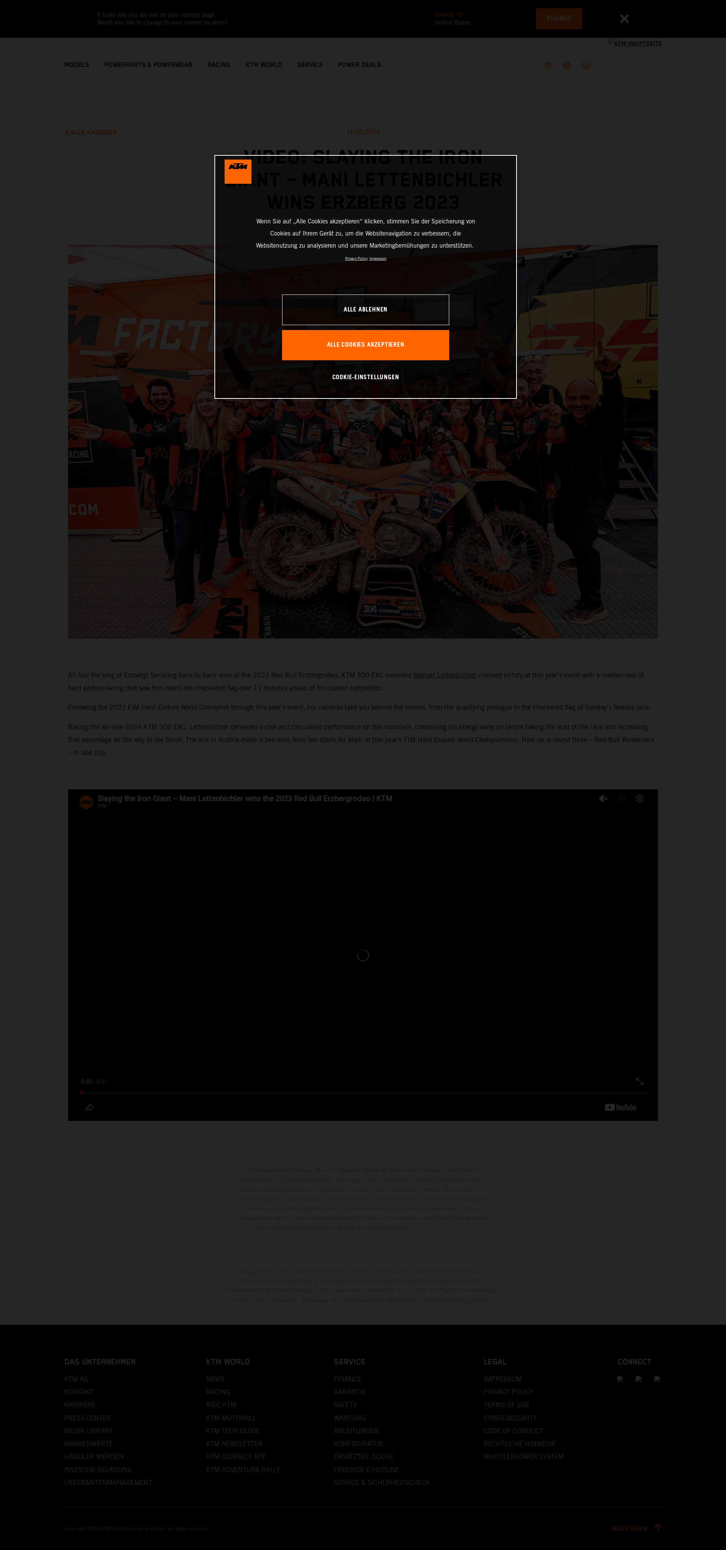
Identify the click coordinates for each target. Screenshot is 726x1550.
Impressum (377, 258)
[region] (365, 277)
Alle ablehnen (366, 310)
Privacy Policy (356, 258)
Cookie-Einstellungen (365, 377)
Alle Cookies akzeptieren (366, 345)
